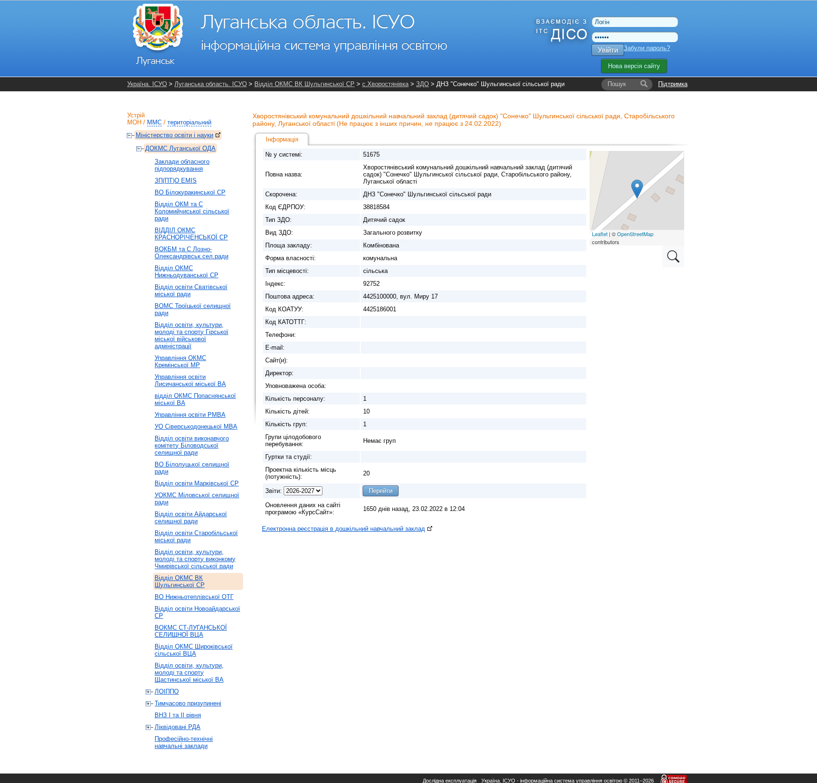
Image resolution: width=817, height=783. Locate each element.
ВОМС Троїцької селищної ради (193, 309)
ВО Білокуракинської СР (190, 192)
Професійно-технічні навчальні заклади (184, 742)
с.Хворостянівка (385, 84)
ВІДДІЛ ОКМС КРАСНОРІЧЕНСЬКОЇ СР (191, 234)
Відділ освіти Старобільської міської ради (196, 536)
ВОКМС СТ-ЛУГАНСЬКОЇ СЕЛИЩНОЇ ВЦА (191, 631)
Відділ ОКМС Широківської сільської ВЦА (194, 650)
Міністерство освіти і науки (174, 135)
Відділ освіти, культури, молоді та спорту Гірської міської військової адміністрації (191, 335)
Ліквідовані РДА (177, 726)
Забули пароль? (647, 48)
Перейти (380, 490)
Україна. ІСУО (147, 84)
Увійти (608, 50)
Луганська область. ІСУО (210, 84)
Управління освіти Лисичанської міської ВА (190, 380)
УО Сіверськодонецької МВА (196, 426)
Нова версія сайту (634, 66)
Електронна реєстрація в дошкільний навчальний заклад (343, 528)
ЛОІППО (167, 691)
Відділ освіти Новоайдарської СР (197, 612)
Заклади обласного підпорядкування (182, 165)
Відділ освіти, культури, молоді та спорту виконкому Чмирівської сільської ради (195, 559)
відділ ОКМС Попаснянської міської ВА (195, 399)
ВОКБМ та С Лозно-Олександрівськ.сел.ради (191, 253)
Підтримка (672, 84)
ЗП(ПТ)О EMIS (176, 180)
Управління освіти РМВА (190, 414)
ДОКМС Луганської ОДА (180, 148)
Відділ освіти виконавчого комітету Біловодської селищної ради (192, 445)
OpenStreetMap (635, 234)
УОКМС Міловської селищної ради (197, 499)
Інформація (282, 139)
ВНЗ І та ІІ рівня (178, 715)
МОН (134, 122)
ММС (154, 122)
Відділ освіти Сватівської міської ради (191, 290)
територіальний (189, 122)
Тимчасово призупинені (188, 703)
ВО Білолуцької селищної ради (192, 468)
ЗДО (422, 84)
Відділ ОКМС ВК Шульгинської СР (304, 84)
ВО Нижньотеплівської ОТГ (194, 596)
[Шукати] (644, 84)
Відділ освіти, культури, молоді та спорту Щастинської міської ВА (189, 672)
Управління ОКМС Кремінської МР (180, 361)
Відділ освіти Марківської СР (197, 483)
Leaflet (600, 234)
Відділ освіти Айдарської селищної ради (191, 517)
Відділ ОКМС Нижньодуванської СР (186, 271)
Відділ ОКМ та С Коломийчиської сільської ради (192, 211)
